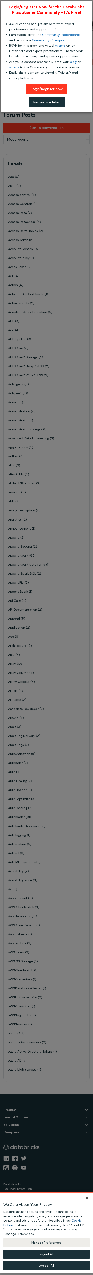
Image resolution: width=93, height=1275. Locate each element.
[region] (46, 1232)
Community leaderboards (61, 35)
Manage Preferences (46, 1243)
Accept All (46, 1266)
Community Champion (49, 40)
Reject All (46, 1254)
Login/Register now (47, 89)
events (60, 46)
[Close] (87, 1198)
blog (73, 62)
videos (14, 67)
